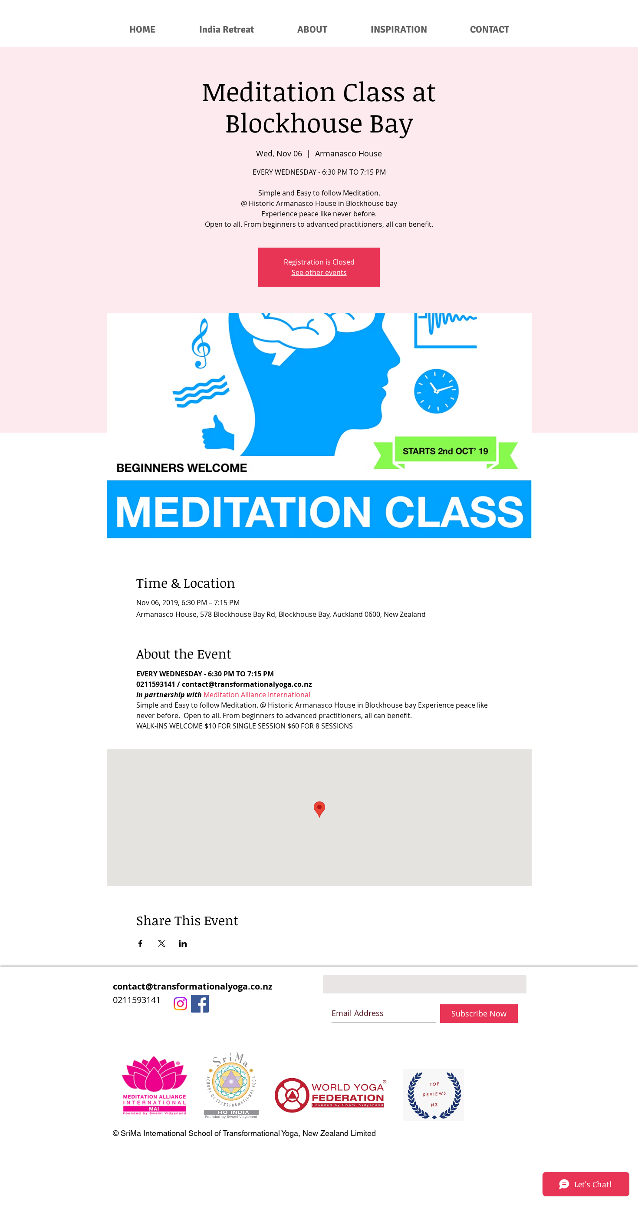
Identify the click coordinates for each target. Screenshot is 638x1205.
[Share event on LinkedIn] (183, 943)
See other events (319, 272)
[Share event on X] (162, 943)
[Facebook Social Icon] (200, 1004)
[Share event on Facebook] (140, 943)
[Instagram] (180, 1004)
